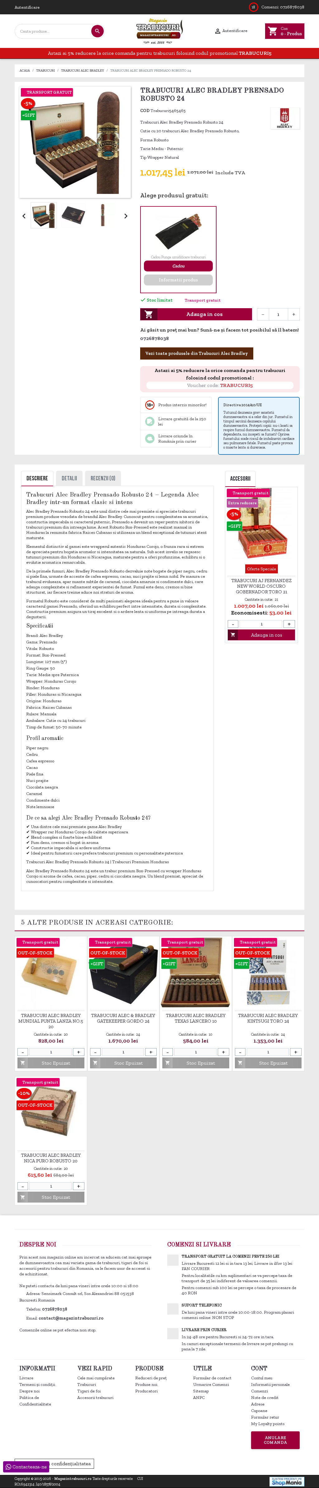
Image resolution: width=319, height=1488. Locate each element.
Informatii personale (270, 1384)
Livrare (26, 1378)
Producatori (146, 1391)
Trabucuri (86, 1384)
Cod (145, 110)
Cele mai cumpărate (96, 1378)
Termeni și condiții (37, 1384)
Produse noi (146, 1384)
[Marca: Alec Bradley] (285, 117)
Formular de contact (212, 1378)
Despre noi (29, 1391)
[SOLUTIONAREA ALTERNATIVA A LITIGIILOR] (270, 1463)
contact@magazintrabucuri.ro (71, 1318)
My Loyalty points (267, 1423)
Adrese (257, 1404)
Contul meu (261, 1378)
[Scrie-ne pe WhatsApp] (172, 339)
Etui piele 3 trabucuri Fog (261, 566)
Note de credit (265, 1397)
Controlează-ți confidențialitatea (54, 1464)
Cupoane (259, 1410)
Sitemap (201, 1391)
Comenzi (259, 1391)
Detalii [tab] (69, 478)
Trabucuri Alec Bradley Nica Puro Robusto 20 (51, 1158)
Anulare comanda (275, 1440)
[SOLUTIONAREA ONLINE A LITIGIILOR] (202, 1463)
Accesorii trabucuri (95, 1397)
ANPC (199, 1397)
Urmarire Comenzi (211, 1384)
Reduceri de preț (151, 1378)
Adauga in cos (183, 314)
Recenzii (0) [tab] (103, 478)
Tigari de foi (89, 1391)
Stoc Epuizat (256, 635)
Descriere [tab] (37, 478)
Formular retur (265, 1417)
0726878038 (292, 7)
